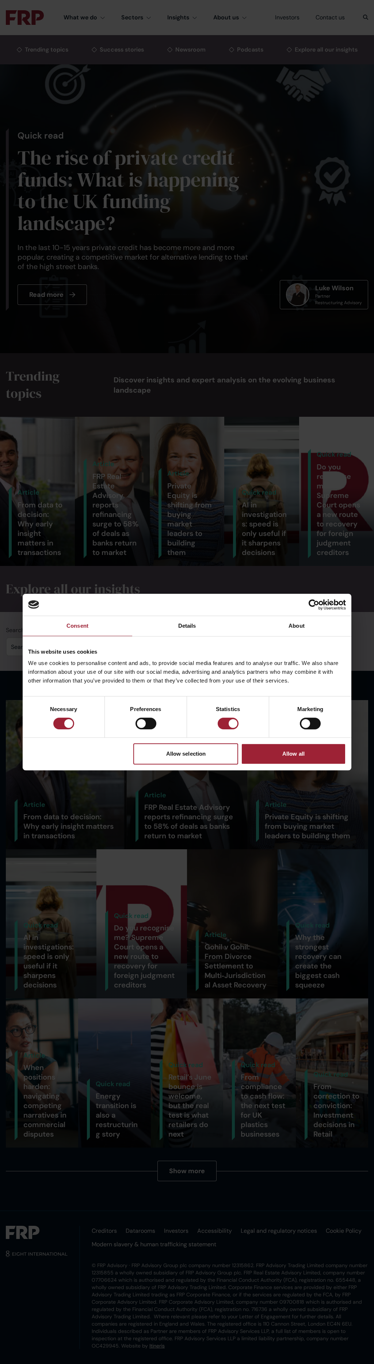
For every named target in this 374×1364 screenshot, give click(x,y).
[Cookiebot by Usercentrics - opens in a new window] (314, 604)
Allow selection (186, 754)
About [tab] (297, 626)
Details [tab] (187, 626)
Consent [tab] (77, 626)
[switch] (146, 723)
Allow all (293, 754)
